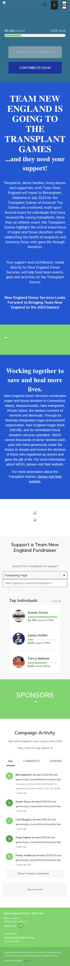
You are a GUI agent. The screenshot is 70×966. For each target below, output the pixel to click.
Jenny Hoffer (38, 635)
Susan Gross (38, 612)
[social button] (54, 5)
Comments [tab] (31, 761)
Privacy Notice (54, 952)
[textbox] (35, 583)
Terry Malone (38, 658)
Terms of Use (12, 955)
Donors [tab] (56, 761)
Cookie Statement (32, 955)
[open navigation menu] (64, 5)
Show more (33, 889)
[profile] (51, 5)
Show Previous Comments (33, 873)
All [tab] (10, 761)
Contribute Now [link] (35, 68)
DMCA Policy (51, 955)
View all (56, 601)
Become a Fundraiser (35, 52)
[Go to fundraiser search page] (45, 5)
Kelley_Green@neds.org (19, 937)
